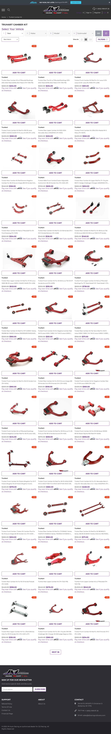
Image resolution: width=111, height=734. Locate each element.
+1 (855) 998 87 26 (102, 9)
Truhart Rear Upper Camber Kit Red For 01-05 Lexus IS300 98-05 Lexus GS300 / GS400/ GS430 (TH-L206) (18, 282)
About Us (41, 704)
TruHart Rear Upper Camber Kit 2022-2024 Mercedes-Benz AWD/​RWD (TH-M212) (52, 132)
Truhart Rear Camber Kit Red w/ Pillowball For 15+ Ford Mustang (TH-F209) (18, 232)
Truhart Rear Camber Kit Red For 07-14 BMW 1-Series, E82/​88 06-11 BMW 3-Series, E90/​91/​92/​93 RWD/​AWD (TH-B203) (19, 332)
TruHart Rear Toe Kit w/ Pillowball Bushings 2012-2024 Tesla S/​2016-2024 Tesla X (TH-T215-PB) (54, 81)
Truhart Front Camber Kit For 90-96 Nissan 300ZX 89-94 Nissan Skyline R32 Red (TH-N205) (91, 432)
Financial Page (7, 714)
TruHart (5, 77)
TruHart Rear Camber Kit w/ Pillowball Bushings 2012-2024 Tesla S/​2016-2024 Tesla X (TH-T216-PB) (17, 81)
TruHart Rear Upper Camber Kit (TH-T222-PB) (53, 581)
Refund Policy (7, 704)
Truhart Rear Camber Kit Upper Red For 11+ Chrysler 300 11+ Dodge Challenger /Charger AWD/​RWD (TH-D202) (91, 182)
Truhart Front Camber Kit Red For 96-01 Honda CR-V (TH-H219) (92, 633)
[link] (19, 58)
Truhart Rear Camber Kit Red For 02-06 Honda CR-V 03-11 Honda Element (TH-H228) (55, 232)
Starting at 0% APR (59, 2)
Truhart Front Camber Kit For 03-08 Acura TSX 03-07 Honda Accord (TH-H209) (55, 282)
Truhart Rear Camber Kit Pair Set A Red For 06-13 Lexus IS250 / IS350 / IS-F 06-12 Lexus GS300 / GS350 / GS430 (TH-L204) (92, 332)
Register (97, 13)
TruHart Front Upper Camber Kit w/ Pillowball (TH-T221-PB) (91, 583)
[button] (80, 13)
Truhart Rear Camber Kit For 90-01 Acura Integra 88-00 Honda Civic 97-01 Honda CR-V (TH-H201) (55, 382)
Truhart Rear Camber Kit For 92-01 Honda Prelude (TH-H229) (18, 583)
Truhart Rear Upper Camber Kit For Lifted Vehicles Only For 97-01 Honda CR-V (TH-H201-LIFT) (18, 633)
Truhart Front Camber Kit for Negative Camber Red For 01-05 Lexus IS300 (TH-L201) (91, 382)
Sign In (89, 13)
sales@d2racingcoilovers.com (94, 715)
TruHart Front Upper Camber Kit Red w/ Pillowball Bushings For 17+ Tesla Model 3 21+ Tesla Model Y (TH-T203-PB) (92, 282)
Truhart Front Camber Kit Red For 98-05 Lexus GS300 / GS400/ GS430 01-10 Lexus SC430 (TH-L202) (18, 132)
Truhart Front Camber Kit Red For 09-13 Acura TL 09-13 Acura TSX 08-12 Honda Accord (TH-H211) (55, 432)
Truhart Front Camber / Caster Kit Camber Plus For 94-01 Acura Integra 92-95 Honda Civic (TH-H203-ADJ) (18, 533)
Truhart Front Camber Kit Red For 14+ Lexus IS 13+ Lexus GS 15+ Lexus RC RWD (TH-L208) (91, 81)
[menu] (3, 10)
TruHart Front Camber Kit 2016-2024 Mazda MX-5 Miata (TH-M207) (91, 132)
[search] (8, 10)
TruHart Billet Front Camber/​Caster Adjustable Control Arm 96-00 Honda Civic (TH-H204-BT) (53, 182)
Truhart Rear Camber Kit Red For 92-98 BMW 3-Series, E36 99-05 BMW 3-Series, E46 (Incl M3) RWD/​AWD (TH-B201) (91, 533)
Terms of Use (7, 707)
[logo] (55, 10)
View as (75, 39)
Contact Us (6, 710)
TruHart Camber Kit (15, 17)
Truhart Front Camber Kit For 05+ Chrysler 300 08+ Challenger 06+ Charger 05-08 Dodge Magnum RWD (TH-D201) (55, 633)
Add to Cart (19, 73)
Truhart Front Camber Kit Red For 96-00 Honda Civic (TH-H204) (19, 382)
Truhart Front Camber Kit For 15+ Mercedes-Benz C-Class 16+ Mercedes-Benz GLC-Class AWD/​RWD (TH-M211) (91, 482)
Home (4, 17)
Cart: (105, 13)
